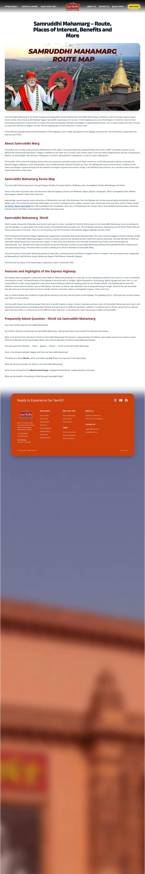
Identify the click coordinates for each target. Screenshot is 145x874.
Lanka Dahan (44, 415)
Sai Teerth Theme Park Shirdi (17, 206)
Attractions (11, 6)
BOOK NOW (134, 6)
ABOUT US (91, 6)
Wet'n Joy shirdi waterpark (94, 419)
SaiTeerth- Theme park (93, 415)
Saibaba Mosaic (45, 438)
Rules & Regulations (69, 435)
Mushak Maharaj (45, 428)
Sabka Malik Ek (45, 431)
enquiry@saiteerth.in (93, 429)
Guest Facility (67, 419)
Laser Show (43, 434)
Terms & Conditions (69, 432)
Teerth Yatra (44, 419)
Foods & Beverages (69, 415)
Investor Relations (69, 438)
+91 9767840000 (22, 433)
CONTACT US (104, 6)
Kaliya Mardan (45, 422)
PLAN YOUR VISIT (48, 6)
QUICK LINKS (117, 6)
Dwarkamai (43, 425)
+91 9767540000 (22, 436)
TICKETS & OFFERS (30, 6)
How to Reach (67, 422)
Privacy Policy (124, 450)
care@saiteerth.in (91, 432)
